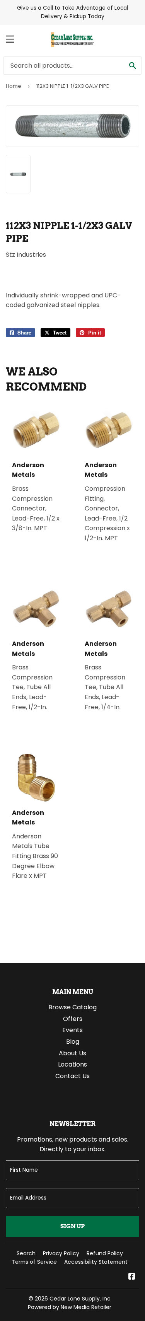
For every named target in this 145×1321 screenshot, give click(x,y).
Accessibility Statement (96, 1262)
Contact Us (72, 1076)
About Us (72, 1053)
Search (26, 1253)
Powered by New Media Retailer (69, 1307)
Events (72, 1030)
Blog (72, 1041)
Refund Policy (105, 1253)
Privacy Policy (61, 1253)
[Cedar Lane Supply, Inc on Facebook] (131, 1277)
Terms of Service (34, 1262)
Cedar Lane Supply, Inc (80, 1298)
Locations (72, 1064)
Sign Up (72, 1226)
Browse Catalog (72, 1007)
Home (13, 86)
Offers (72, 1018)
